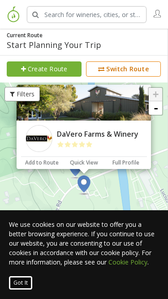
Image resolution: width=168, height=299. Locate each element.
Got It (20, 282)
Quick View (84, 162)
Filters (25, 94)
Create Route (47, 69)
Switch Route (126, 69)
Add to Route (42, 162)
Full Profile (125, 162)
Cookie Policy (127, 262)
